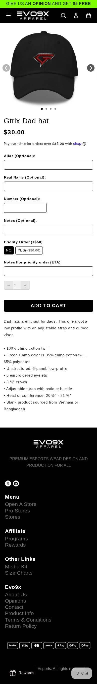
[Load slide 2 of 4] (46, 109)
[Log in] (76, 15)
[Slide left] (6, 68)
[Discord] (16, 483)
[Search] (63, 15)
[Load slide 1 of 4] (42, 109)
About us (16, 595)
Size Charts (19, 573)
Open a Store (21, 504)
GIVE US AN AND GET (48, 3)
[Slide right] (91, 68)
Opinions (15, 601)
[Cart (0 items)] (89, 15)
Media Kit (16, 567)
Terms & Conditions (28, 620)
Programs (16, 539)
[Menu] (8, 15)
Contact (14, 607)
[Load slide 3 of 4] (50, 109)
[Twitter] (8, 483)
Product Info (19, 613)
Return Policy (21, 626)
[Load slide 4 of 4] (55, 109)
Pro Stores (17, 511)
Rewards (15, 545)
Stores (12, 517)
